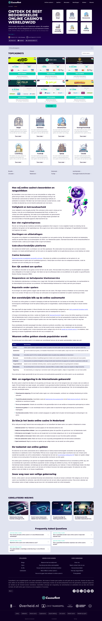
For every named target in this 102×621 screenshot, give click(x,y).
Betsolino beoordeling (79, 99)
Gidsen (84, 2)
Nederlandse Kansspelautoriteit (54, 399)
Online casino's (49, 2)
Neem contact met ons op (77, 565)
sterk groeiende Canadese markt (78, 309)
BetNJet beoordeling (51, 99)
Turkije (53, 173)
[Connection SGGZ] (70, 605)
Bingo (23, 562)
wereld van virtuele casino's (69, 329)
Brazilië (10, 171)
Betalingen (76, 2)
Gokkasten (23, 570)
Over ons (77, 562)
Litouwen (11, 173)
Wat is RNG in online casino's (49, 570)
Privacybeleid (77, 573)
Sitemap (75, 618)
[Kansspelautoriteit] (13, 605)
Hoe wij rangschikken (77, 570)
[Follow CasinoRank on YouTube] (84, 590)
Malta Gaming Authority (74, 399)
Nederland (33, 173)
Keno (22, 565)
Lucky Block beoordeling (80, 76)
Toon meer (50, 106)
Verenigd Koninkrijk (55, 315)
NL (10, 591)
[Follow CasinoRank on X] (81, 590)
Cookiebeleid (54, 618)
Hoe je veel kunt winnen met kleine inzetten (49, 568)
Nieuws (91, 2)
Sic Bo (23, 568)
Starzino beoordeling (22, 76)
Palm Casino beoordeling (22, 99)
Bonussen (66, 2)
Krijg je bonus (22, 73)
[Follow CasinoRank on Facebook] (74, 590)
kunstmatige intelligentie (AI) (66, 455)
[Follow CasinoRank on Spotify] (88, 590)
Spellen (58, 2)
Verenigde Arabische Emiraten (81, 173)
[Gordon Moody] (81, 605)
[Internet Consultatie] (29, 605)
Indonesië (54, 171)
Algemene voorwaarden (29, 618)
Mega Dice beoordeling (51, 76)
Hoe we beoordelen (77, 568)
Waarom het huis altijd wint (49, 562)
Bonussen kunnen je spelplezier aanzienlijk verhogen (27, 258)
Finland (32, 171)
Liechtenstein (77, 171)
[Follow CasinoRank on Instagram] (77, 590)
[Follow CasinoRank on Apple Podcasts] (92, 590)
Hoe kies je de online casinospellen (49, 565)
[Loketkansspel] (53, 605)
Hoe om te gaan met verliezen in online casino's (48, 573)
